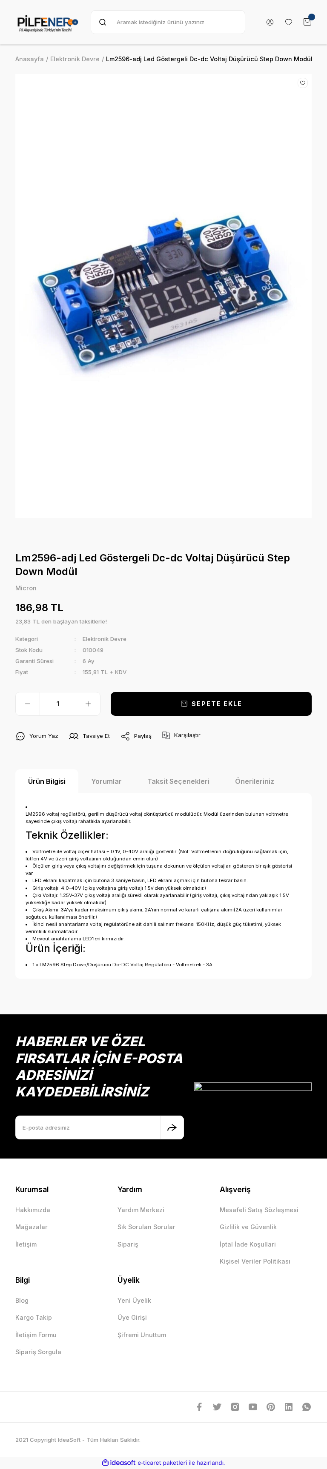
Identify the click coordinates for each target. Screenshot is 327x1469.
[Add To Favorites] (303, 83)
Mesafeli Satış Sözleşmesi (259, 1209)
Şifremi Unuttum (142, 1334)
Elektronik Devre (104, 638)
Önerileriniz (254, 781)
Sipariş (128, 1244)
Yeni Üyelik (134, 1300)
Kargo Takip (33, 1317)
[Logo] (47, 22)
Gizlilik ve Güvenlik (248, 1226)
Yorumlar (106, 781)
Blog (22, 1300)
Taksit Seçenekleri (178, 781)
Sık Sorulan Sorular (146, 1226)
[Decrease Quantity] (28, 703)
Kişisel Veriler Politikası (255, 1261)
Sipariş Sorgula (38, 1351)
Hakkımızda (32, 1209)
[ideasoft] (119, 1463)
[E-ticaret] (162, 1462)
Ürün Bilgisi (47, 781)
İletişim (26, 1244)
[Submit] (172, 1127)
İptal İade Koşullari (248, 1244)
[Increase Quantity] (88, 703)
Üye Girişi (132, 1317)
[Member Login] (270, 22)
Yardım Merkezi (141, 1209)
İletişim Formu (36, 1334)
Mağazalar (31, 1226)
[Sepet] (307, 22)
